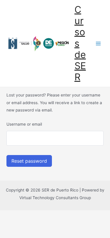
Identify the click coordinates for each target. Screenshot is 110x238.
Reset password (29, 161)
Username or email (24, 124)
